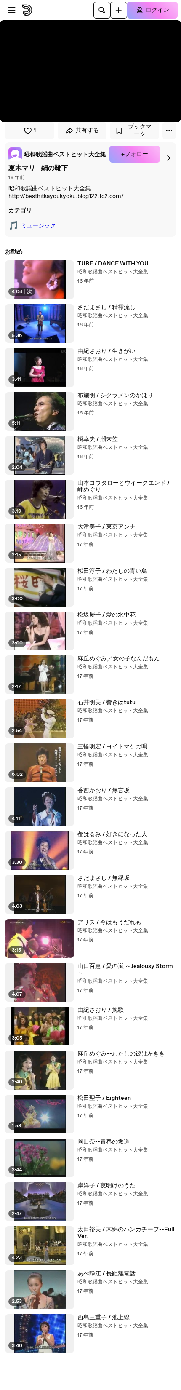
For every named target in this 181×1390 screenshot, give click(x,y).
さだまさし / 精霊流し (106, 307)
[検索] (101, 10)
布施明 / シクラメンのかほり (115, 395)
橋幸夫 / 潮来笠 (97, 439)
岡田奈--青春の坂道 (103, 1142)
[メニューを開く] (12, 10)
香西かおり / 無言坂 (103, 790)
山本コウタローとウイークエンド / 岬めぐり (123, 486)
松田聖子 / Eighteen (104, 1098)
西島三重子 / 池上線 (103, 1317)
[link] (57, 154)
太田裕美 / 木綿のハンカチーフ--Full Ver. (126, 1233)
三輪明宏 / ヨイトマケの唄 (112, 746)
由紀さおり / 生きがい (106, 351)
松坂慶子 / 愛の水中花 (106, 615)
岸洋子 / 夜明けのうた (106, 1185)
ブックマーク (140, 130)
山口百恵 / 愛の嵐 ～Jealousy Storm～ (125, 969)
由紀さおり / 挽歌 (100, 1010)
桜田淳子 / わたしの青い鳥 (112, 571)
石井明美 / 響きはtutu (106, 702)
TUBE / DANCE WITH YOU (113, 263)
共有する (87, 130)
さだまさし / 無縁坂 (103, 878)
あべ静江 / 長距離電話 (106, 1273)
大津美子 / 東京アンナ (106, 527)
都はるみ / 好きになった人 (112, 834)
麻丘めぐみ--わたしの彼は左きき (121, 1054)
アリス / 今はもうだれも (109, 922)
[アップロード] (118, 10)
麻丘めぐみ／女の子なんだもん (118, 658)
